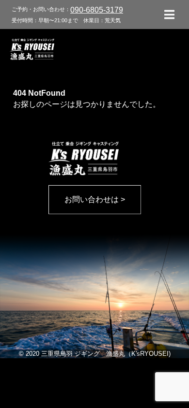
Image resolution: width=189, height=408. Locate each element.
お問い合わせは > (94, 199)
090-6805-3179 (96, 10)
